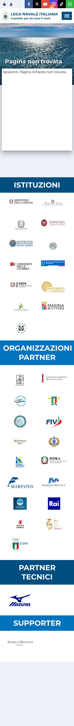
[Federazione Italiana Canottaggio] (54, 401)
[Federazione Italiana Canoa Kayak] (20, 401)
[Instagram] (53, 4)
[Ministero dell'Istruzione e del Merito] (21, 287)
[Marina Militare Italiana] (53, 307)
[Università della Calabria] (21, 266)
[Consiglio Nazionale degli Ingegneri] (54, 380)
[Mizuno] (20, 600)
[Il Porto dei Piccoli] (20, 462)
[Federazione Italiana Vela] (54, 421)
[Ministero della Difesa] (21, 205)
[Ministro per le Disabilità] (21, 225)
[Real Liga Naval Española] (54, 524)
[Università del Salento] (53, 287)
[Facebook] (29, 4)
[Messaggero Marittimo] (54, 483)
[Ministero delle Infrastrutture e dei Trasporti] (53, 266)
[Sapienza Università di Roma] (53, 225)
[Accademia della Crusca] (20, 380)
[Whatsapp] (70, 4)
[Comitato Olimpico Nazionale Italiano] (20, 544)
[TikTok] (62, 4)
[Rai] (54, 503)
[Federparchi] (20, 442)
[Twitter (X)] (37, 4)
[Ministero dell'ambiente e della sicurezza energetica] (21, 307)
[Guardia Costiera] (21, 328)
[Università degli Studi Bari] (21, 246)
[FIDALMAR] (54, 442)
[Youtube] (45, 4)
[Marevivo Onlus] (20, 483)
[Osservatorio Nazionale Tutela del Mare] (20, 503)
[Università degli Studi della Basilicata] (53, 246)
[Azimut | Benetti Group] (20, 646)
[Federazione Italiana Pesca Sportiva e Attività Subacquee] (20, 421)
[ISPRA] (54, 462)
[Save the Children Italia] (20, 524)
